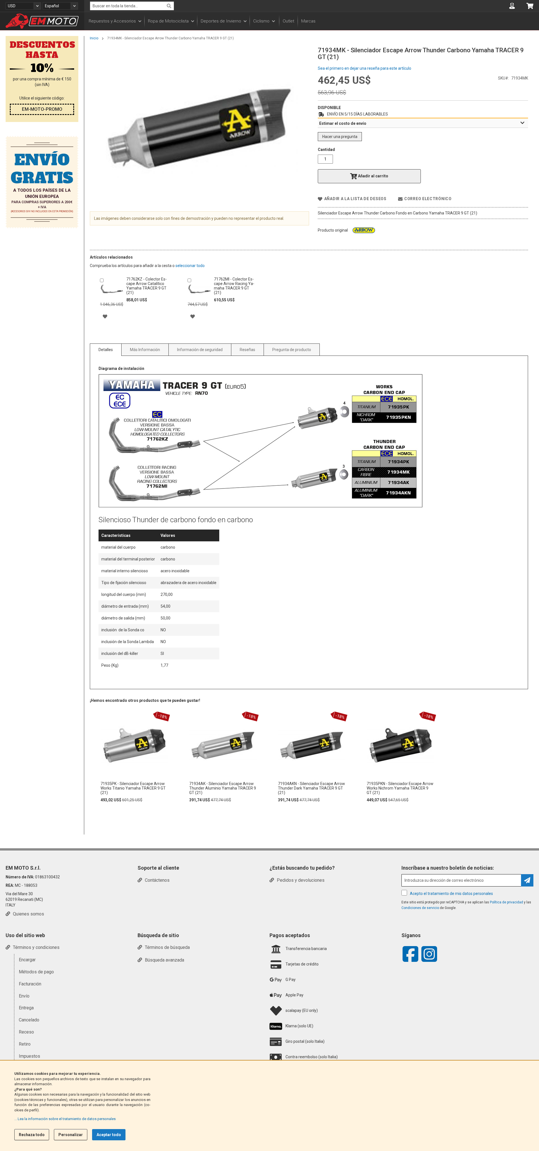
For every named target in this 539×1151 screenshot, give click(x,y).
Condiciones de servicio (420, 908)
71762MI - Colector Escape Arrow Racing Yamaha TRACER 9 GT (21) (234, 286)
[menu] (311, 21)
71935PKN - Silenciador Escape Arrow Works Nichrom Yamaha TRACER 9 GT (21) (400, 788)
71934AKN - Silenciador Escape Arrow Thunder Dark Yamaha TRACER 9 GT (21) (311, 788)
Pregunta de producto (291, 349)
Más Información (145, 349)
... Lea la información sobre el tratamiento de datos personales (65, 1119)
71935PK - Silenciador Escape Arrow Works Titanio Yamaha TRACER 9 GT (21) (133, 788)
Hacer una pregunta (339, 136)
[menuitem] (114, 21)
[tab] (423, 123)
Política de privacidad (506, 902)
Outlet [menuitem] (288, 21)
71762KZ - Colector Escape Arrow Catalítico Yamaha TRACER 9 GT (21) (146, 286)
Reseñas (247, 349)
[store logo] (42, 21)
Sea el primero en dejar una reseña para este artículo (364, 68)
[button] (23, 6)
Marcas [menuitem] (308, 21)
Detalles (106, 349)
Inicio (94, 38)
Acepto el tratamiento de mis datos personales (451, 893)
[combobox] (132, 5)
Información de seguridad (200, 349)
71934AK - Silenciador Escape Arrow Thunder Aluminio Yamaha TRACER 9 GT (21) (222, 788)
